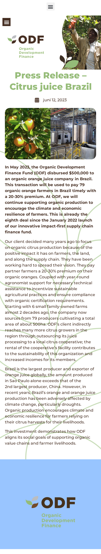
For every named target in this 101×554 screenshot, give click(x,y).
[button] (51, 6)
